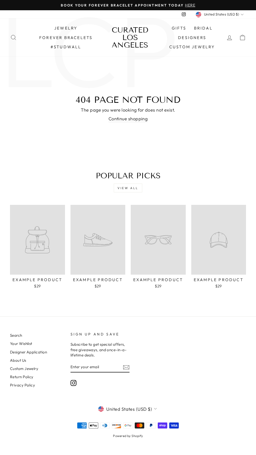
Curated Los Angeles (130, 38)
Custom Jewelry (192, 46)
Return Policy (22, 376)
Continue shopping (128, 119)
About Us (18, 360)
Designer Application (28, 352)
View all (128, 188)
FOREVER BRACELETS (65, 37)
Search (16, 335)
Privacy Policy (22, 385)
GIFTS (179, 28)
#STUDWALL (66, 46)
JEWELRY (66, 28)
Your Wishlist (21, 343)
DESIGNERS (192, 37)
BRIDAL (203, 28)
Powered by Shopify (128, 436)
